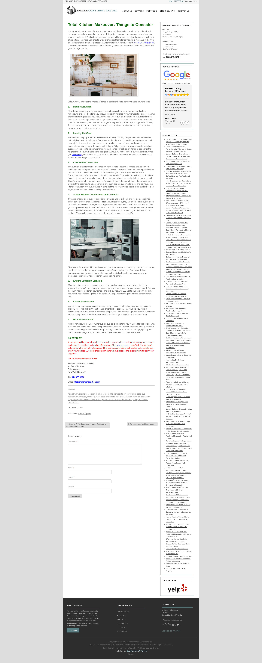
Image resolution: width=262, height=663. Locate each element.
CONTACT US (183, 11)
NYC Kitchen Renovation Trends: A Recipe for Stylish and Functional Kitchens (178, 416)
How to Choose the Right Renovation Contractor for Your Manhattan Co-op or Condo (177, 190)
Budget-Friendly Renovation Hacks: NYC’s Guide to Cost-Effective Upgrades (176, 391)
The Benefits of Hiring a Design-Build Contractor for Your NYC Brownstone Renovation (178, 482)
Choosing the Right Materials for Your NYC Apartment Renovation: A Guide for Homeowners (179, 448)
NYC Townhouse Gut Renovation (142, 424)
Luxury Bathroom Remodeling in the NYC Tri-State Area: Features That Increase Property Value (178, 156)
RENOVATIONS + (123, 612)
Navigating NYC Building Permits (178, 250)
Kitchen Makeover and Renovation (178, 556)
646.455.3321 (191, 1)
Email (71, 477)
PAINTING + (121, 619)
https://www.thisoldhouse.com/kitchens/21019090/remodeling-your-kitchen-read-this (106, 394)
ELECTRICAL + (122, 623)
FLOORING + (121, 616)
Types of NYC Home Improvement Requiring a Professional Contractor (86, 425)
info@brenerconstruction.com (87, 382)
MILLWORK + (122, 631)
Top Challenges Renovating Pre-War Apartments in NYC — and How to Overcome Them (178, 203)
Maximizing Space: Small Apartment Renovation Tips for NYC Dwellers (179, 436)
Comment (72, 442)
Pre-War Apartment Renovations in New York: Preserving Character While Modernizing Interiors (179, 141)
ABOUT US (127, 11)
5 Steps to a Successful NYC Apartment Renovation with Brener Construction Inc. (179, 534)
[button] (187, 123)
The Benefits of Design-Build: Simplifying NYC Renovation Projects (177, 404)
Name (71, 468)
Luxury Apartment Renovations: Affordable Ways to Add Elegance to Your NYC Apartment (178, 210)
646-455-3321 (78, 377)
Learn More (73, 631)
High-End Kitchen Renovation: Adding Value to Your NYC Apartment (177, 463)
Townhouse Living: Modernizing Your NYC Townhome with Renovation (178, 423)
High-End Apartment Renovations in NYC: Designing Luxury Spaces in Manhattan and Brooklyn (178, 183)
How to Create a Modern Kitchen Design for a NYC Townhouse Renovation (178, 519)
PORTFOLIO (151, 11)
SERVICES (139, 11)
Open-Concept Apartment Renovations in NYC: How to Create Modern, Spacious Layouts (179, 149)
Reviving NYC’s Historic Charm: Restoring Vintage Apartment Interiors (177, 384)
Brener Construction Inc (143, 43)
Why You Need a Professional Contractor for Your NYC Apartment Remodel (178, 512)
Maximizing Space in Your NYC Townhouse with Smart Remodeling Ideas (177, 490)
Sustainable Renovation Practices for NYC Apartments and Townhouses (178, 345)
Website (71, 487)
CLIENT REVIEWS (167, 11)
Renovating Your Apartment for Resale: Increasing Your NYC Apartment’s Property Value (177, 369)
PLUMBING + (122, 627)
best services (122, 345)
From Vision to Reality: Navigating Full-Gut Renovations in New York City (178, 217)
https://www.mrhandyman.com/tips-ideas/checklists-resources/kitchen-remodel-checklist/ (109, 397)
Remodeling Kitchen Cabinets (177, 549)
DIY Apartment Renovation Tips (177, 365)
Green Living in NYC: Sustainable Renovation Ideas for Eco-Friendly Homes (178, 377)
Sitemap (131, 654)
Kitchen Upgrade (84, 414)
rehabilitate (76, 155)
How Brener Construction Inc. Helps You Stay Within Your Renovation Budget (177, 455)
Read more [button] (170, 114)
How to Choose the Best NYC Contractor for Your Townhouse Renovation (177, 288)
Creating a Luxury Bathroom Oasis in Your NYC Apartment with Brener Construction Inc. (178, 475)
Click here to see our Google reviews (176, 83)
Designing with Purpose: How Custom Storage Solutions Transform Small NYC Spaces (177, 225)
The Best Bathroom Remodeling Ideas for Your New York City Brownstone (178, 526)
